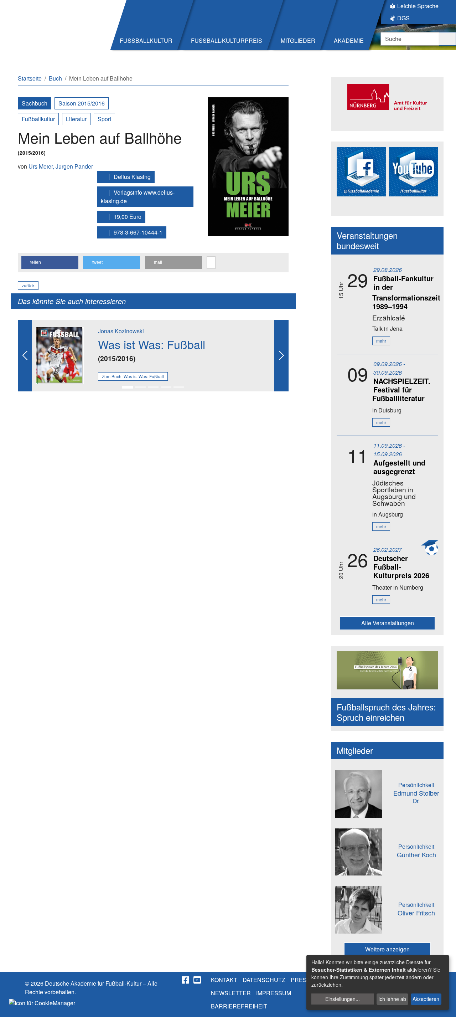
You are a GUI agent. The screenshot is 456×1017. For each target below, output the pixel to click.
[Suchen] (447, 39)
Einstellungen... (342, 998)
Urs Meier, (42, 166)
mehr (381, 341)
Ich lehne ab (392, 998)
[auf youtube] (197, 980)
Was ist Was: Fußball (151, 344)
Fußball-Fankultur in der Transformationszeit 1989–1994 (406, 292)
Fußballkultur (38, 119)
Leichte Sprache (418, 6)
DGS (403, 18)
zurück (28, 285)
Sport (104, 119)
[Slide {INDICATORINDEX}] (127, 387)
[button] (49, 262)
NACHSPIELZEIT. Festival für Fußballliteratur (401, 389)
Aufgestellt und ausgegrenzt (399, 466)
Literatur (76, 119)
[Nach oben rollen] (443, 1004)
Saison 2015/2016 (81, 103)
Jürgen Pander (74, 166)
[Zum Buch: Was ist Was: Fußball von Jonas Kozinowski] (60, 355)
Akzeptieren (426, 998)
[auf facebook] (186, 980)
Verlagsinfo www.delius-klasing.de (138, 196)
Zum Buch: (133, 376)
